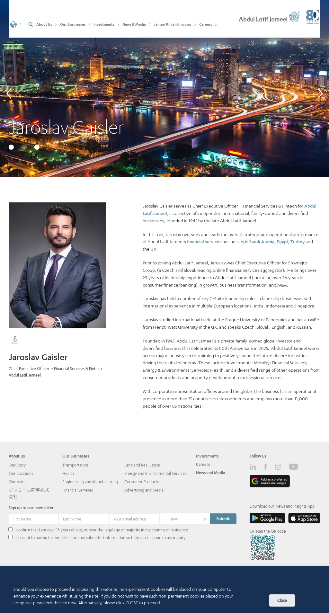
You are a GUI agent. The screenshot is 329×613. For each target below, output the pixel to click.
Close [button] (282, 600)
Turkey (297, 241)
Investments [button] (103, 24)
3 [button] (37, 148)
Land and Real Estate (142, 465)
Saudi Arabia (261, 241)
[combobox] (185, 518)
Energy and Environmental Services (155, 473)
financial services (204, 241)
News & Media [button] (134, 24)
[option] (164, 88)
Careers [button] (205, 24)
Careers (203, 464)
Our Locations (21, 473)
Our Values (18, 481)
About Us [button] (44, 24)
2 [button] (25, 148)
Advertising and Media (144, 490)
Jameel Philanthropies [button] (172, 24)
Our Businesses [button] (72, 24)
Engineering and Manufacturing (90, 481)
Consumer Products (141, 481)
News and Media (210, 472)
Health (68, 473)
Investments (207, 456)
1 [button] (12, 148)
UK (153, 249)
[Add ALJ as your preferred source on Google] (270, 481)
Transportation (75, 465)
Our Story (17, 465)
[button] (16, 23)
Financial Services (77, 490)
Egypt (282, 241)
